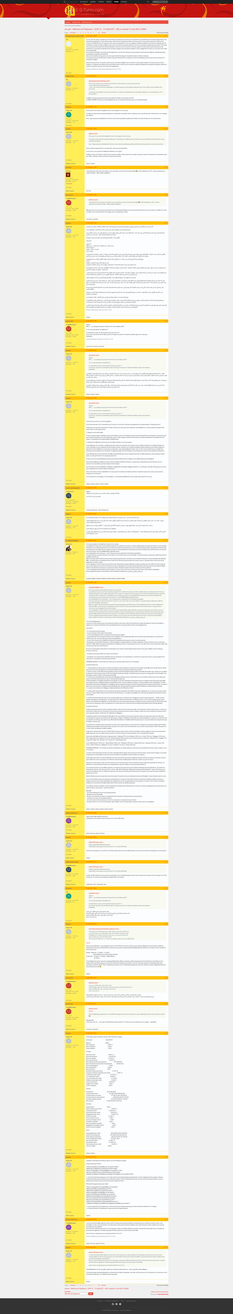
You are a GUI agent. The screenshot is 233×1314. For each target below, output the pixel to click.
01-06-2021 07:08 (91, 398)
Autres (124, 2)
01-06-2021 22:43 (91, 978)
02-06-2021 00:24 (91, 1219)
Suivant (103, 32)
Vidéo (88, 261)
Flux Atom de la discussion (160, 1292)
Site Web (70, 183)
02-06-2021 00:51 (91, 1247)
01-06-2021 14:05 (91, 514)
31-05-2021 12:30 (91, 128)
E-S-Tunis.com (72, 2)
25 (99, 32)
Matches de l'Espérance (83, 29)
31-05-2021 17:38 (91, 167)
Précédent (73, 32)
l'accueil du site (163, 1294)
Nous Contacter (131, 1301)
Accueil (67, 22)
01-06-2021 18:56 (91, 837)
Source (88, 943)
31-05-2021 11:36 (91, 107)
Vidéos (108, 2)
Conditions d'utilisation (111, 1301)
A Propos (99, 1301)
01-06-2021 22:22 (91, 888)
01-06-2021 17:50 (91, 582)
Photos (101, 2)
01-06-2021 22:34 (91, 924)
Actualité (84, 2)
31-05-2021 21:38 (91, 321)
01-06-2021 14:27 (91, 540)
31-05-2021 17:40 (91, 195)
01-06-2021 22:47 (91, 1003)
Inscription (76, 22)
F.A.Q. (122, 1301)
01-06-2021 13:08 (91, 488)
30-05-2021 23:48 (91, 36)
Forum (116, 2)
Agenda (93, 2)
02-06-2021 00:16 (91, 1157)
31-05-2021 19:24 (91, 223)
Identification (86, 22)
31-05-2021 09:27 (91, 76)
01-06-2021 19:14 (91, 862)
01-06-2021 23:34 (91, 1033)
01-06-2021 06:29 (91, 350)
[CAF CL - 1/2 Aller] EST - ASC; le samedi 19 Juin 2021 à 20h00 (120, 29)
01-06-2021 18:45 (91, 813)
